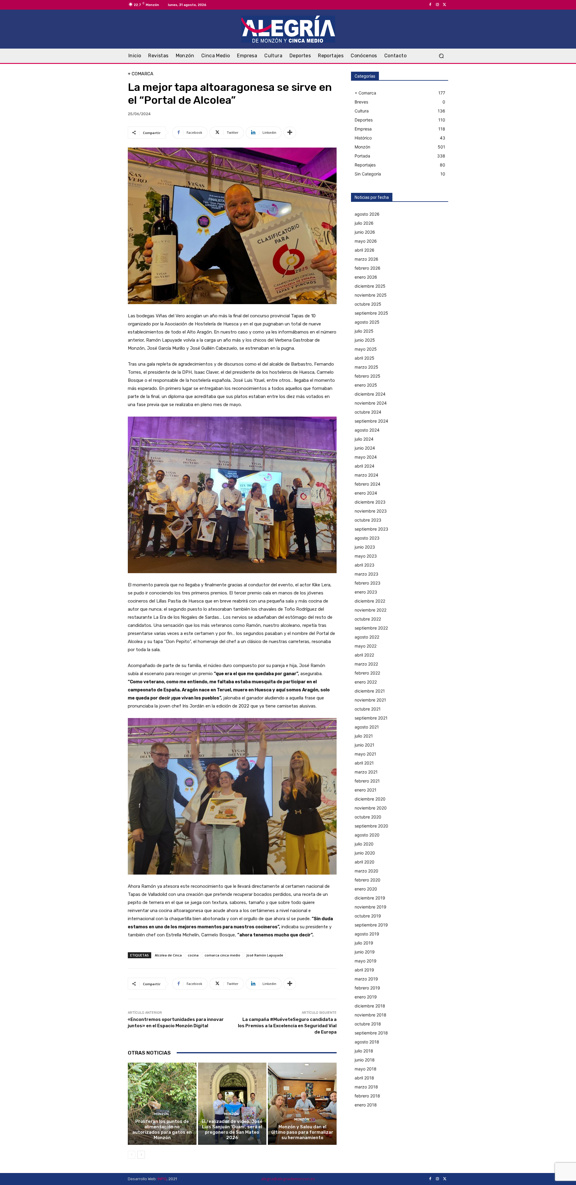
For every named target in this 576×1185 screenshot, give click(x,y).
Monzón (161, 1114)
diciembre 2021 (370, 690)
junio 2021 (364, 744)
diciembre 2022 (370, 600)
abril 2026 (364, 250)
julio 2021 (364, 735)
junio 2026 (365, 232)
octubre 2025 (368, 304)
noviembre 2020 (371, 807)
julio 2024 (364, 438)
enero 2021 (365, 789)
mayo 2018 (365, 1068)
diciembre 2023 (370, 501)
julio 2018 (364, 1050)
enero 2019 (366, 996)
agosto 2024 (367, 429)
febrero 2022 (367, 672)
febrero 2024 (367, 483)
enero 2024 (366, 492)
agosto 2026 (367, 214)
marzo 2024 (366, 474)
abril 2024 (364, 465)
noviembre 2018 (370, 1014)
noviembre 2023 (371, 510)
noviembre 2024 (371, 402)
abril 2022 (364, 654)
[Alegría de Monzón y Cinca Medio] (288, 29)
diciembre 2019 (370, 897)
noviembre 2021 (370, 699)
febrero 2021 (367, 780)
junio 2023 (365, 546)
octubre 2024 (368, 411)
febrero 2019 (367, 987)
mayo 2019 (365, 960)
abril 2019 (364, 969)
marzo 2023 (366, 573)
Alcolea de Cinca (168, 955)
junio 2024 (365, 447)
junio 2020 (365, 852)
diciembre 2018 (370, 1005)
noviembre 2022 (370, 609)
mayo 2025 (366, 349)
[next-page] (141, 1155)
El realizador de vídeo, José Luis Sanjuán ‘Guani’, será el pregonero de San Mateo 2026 (232, 1129)
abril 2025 (364, 358)
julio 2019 (364, 942)
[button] (441, 56)
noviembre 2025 (371, 295)
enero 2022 (366, 681)
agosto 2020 (367, 834)
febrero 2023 (367, 582)
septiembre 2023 (371, 528)
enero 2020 (366, 888)
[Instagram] (437, 4)
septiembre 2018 (371, 1032)
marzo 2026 (366, 259)
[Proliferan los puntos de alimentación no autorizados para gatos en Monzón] (162, 1104)
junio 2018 (365, 1059)
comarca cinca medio (222, 955)
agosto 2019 (367, 933)
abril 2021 (364, 762)
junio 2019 (365, 951)
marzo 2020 (366, 870)
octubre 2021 (368, 708)
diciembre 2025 (370, 286)
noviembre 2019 (370, 906)
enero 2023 (366, 591)
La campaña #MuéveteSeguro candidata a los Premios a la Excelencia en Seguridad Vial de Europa (287, 1026)
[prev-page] (131, 1155)
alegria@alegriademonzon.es (288, 1178)
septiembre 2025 (371, 313)
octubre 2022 (368, 618)
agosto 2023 (367, 537)
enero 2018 (366, 1104)
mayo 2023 (366, 555)
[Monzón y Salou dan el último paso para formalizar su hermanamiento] (302, 1104)
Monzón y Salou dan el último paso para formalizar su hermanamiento (302, 1132)
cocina (193, 955)
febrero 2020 (367, 879)
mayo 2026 (366, 241)
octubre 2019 (368, 915)
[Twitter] (444, 4)
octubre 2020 (368, 816)
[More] (290, 133)
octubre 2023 (368, 519)
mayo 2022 (365, 645)
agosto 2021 (367, 726)
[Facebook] (430, 4)
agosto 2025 (367, 322)
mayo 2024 (366, 456)
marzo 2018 (366, 1086)
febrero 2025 (367, 376)
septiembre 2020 (371, 825)
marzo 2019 (366, 978)
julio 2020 (364, 843)
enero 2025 (366, 385)
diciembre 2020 (370, 798)
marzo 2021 (366, 771)
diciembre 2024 (370, 393)
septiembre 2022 (371, 627)
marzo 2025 (366, 367)
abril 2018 (364, 1077)
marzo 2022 (366, 663)
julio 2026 (364, 223)
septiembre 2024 (371, 420)
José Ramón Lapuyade (264, 955)
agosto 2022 (367, 636)
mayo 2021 (365, 753)
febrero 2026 (367, 268)
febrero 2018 (367, 1095)
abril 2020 (364, 861)
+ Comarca (140, 74)
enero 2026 (366, 277)
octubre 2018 (368, 1023)
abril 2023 (364, 564)
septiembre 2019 (371, 924)
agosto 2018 (367, 1041)
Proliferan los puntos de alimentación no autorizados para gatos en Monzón (162, 1129)
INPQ (162, 1179)
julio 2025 (364, 331)
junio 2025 (365, 340)
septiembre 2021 (371, 717)
